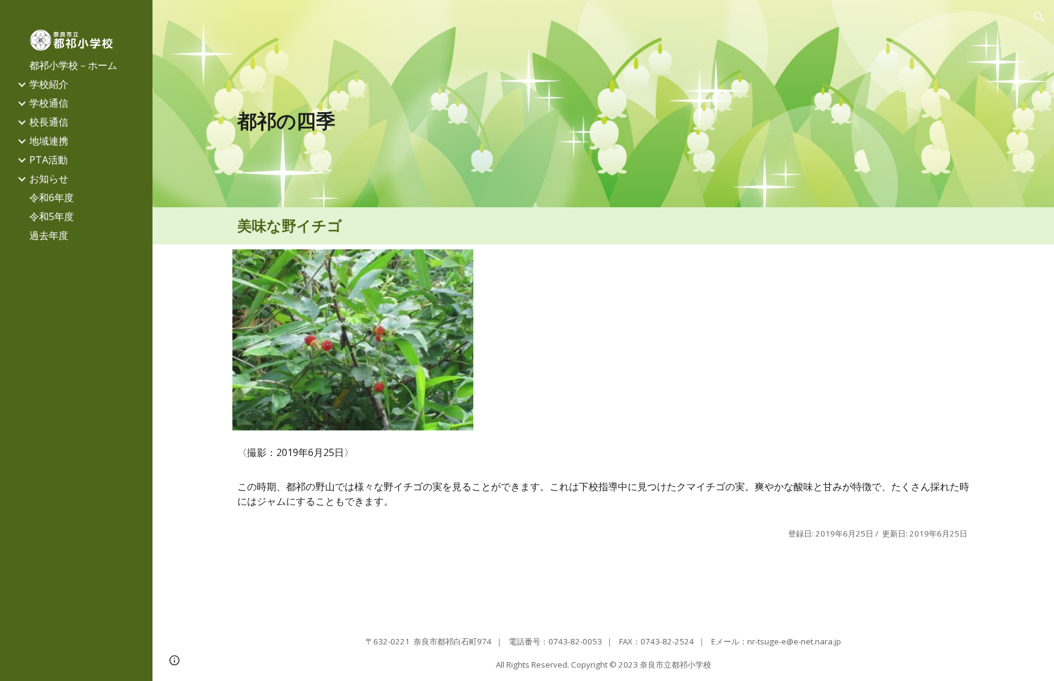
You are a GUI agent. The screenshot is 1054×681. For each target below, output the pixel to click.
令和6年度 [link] (51, 197)
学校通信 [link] (48, 103)
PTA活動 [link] (48, 159)
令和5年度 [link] (51, 216)
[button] (1039, 17)
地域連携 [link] (48, 141)
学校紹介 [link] (48, 84)
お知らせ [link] (48, 178)
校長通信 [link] (48, 122)
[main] (603, 120)
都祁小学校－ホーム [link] (73, 65)
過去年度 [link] (48, 235)
